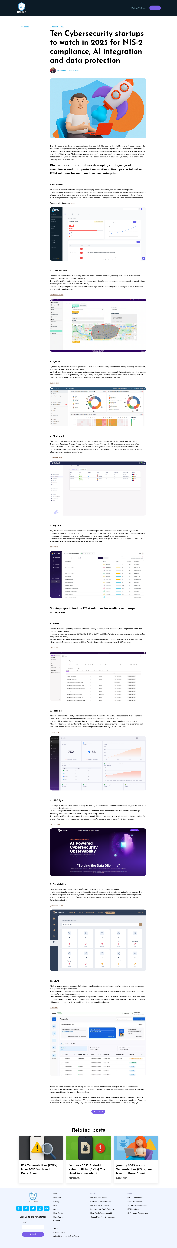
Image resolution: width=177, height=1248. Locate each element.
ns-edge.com (55, 824)
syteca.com (54, 383)
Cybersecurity (74, 1178)
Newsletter (58, 1217)
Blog (55, 1205)
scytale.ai (54, 547)
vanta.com (54, 647)
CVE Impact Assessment (137, 1213)
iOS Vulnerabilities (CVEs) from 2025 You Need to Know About (39, 1169)
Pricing (56, 1201)
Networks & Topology (99, 1205)
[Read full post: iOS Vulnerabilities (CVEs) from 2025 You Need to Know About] (41, 1148)
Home (56, 1194)
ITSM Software (133, 1209)
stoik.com (54, 1007)
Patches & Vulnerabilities (100, 1201)
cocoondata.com (56, 294)
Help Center (58, 1213)
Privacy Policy (59, 1232)
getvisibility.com (56, 905)
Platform (57, 1197)
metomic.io (54, 732)
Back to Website (138, 8)
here (73, 203)
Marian (63, 70)
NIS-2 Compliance (135, 1197)
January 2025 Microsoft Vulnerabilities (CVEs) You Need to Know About (134, 1169)
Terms (56, 1228)
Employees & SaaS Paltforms (102, 1209)
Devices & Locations (98, 1197)
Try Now (155, 8)
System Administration (137, 1205)
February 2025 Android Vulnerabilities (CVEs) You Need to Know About (87, 1169)
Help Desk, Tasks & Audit (101, 1213)
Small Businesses (134, 1201)
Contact (56, 1220)
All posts (25, 27)
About (56, 1209)
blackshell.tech (56, 457)
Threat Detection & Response (102, 1217)
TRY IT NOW (98, 1111)
